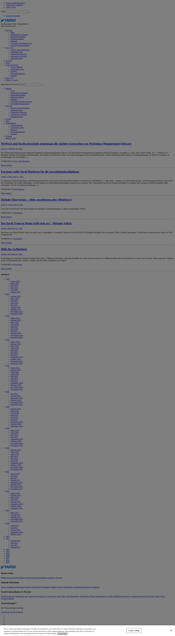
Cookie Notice (62, 633)
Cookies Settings (134, 630)
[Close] (171, 630)
